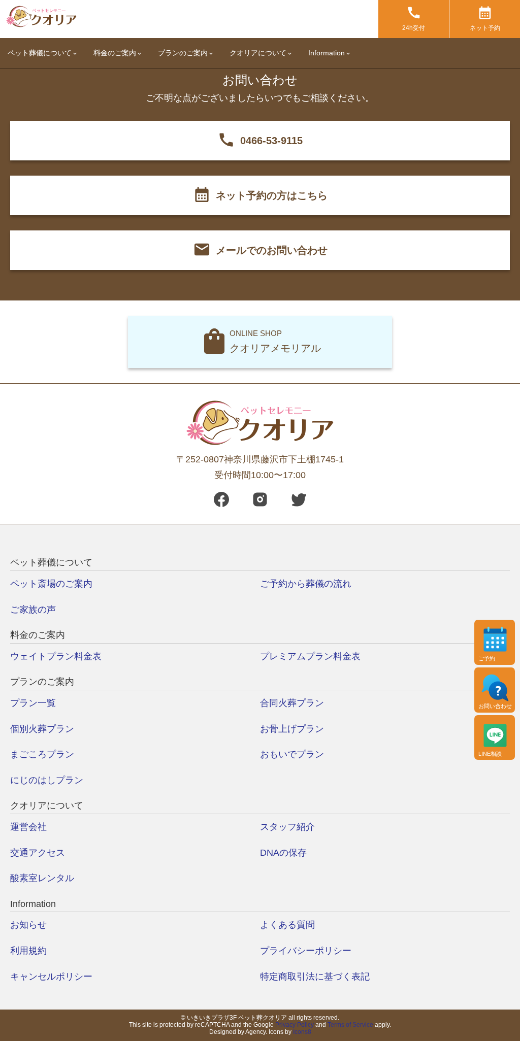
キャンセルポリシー (51, 976)
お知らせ (28, 925)
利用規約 (28, 951)
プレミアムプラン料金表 (310, 656)
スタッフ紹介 (287, 827)
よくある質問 (287, 925)
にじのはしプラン (46, 780)
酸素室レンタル (42, 878)
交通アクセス (37, 853)
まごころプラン (42, 754)
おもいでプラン (292, 754)
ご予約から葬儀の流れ (305, 584)
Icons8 (302, 1031)
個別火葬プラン (42, 729)
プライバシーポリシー (305, 951)
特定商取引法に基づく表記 (315, 976)
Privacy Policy (294, 1024)
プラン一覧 (33, 703)
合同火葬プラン (292, 703)
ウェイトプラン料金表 (56, 656)
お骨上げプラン (292, 729)
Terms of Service (350, 1024)
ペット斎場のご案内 (51, 584)
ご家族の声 (33, 610)
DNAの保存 (283, 853)
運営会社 (28, 827)
